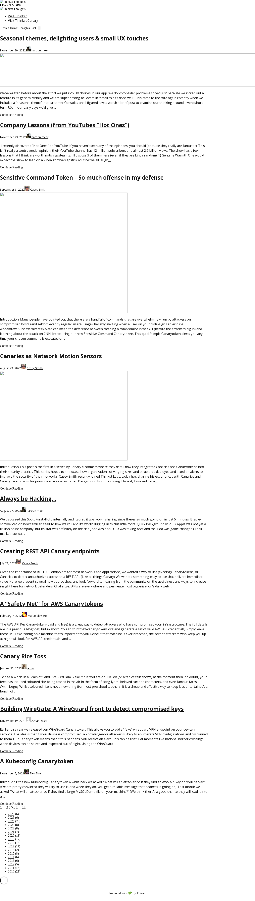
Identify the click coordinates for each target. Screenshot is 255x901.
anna (30, 668)
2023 (11, 824)
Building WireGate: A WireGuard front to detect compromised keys (92, 708)
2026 (11, 814)
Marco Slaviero (37, 616)
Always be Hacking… (28, 498)
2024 (11, 821)
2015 (11, 853)
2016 (11, 850)
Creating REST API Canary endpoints (50, 551)
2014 (11, 857)
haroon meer (39, 50)
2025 (11, 817)
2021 (11, 832)
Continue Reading (11, 114)
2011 (11, 868)
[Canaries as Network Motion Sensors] (64, 459)
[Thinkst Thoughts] (13, 1)
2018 (11, 842)
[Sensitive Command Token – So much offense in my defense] (64, 312)
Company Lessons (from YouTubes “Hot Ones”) (64, 125)
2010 (11, 871)
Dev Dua (35, 773)
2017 (11, 846)
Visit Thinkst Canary (23, 20)
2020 (11, 835)
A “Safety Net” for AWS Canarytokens (51, 603)
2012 (11, 864)
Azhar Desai (39, 721)
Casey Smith (38, 189)
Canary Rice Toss (23, 656)
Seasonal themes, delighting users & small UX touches (74, 38)
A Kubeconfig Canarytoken (37, 761)
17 (24, 807)
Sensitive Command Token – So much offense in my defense (82, 177)
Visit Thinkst (17, 16)
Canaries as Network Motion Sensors (51, 356)
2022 (11, 828)
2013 (11, 860)
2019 (11, 839)
